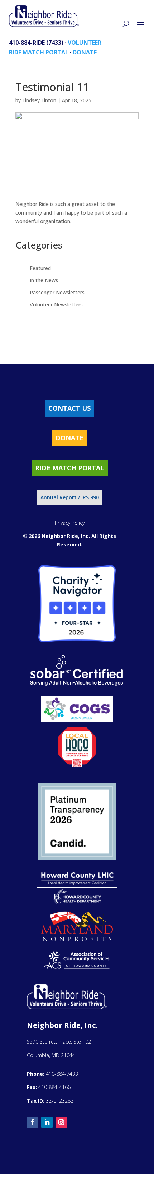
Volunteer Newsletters (56, 304)
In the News (44, 280)
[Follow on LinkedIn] (47, 1122)
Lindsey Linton (39, 100)
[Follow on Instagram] (61, 1122)
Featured (40, 268)
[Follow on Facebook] (32, 1122)
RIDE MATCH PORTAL (38, 52)
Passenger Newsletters (57, 292)
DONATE (85, 52)
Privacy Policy (70, 522)
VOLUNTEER (84, 42)
